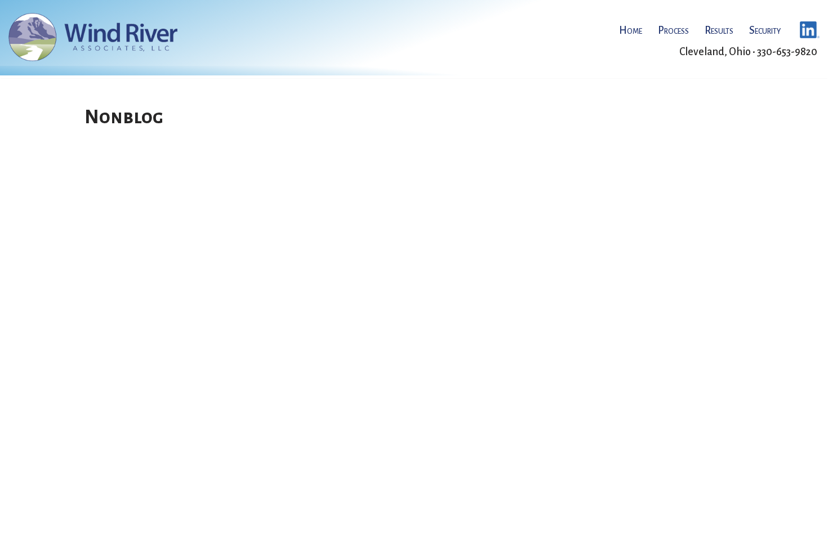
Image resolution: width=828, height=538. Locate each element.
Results (719, 30)
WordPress (196, 524)
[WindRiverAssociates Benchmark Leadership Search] (92, 37)
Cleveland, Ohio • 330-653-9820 (748, 51)
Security (765, 30)
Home (630, 30)
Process (673, 30)
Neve (96, 524)
